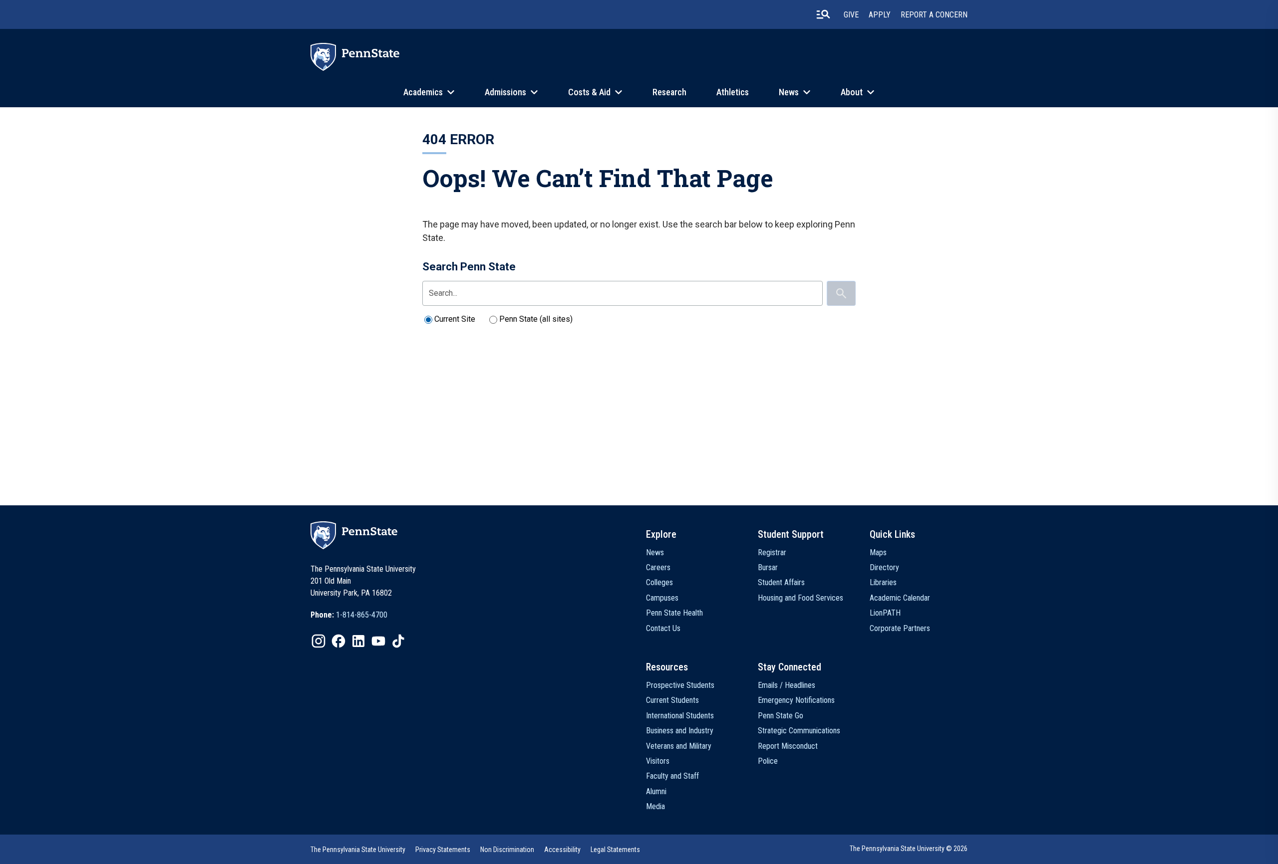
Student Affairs (781, 582)
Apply (880, 14)
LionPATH (885, 613)
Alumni (656, 791)
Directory (884, 567)
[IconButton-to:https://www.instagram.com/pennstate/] (318, 641)
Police (768, 761)
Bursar (768, 567)
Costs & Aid (589, 92)
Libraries (883, 582)
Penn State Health (674, 613)
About (852, 92)
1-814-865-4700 (361, 615)
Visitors (657, 761)
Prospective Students (680, 685)
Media (655, 806)
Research (669, 92)
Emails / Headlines (786, 685)
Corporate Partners (900, 628)
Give (851, 14)
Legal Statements (615, 850)
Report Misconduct (788, 746)
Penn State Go (780, 715)
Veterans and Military (678, 746)
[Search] (841, 293)
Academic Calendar (900, 598)
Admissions (505, 92)
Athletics (732, 92)
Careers (658, 567)
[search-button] (823, 14)
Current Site (454, 319)
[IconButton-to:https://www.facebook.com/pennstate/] (338, 641)
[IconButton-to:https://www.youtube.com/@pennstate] (378, 641)
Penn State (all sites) (536, 319)
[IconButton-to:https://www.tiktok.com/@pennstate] (398, 641)
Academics (423, 92)
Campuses (662, 598)
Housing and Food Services (800, 598)
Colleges (659, 582)
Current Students (672, 700)
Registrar (772, 552)
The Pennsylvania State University (358, 850)
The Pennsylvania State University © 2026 (908, 849)
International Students (680, 715)
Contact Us (663, 628)
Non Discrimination (507, 850)
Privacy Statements (442, 850)
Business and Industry (679, 730)
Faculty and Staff (672, 776)
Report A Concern (934, 14)
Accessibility (562, 850)
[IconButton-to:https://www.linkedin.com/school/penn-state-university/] (358, 641)
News (789, 92)
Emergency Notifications (796, 700)
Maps (878, 552)
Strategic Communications (799, 730)
